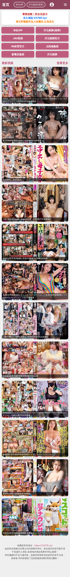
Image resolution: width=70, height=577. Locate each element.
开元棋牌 (52, 54)
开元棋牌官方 (52, 38)
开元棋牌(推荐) (36, 4)
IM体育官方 (17, 46)
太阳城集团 (52, 46)
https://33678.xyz (43, 545)
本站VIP (19, 4)
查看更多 (62, 63)
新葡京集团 (18, 54)
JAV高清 (18, 38)
